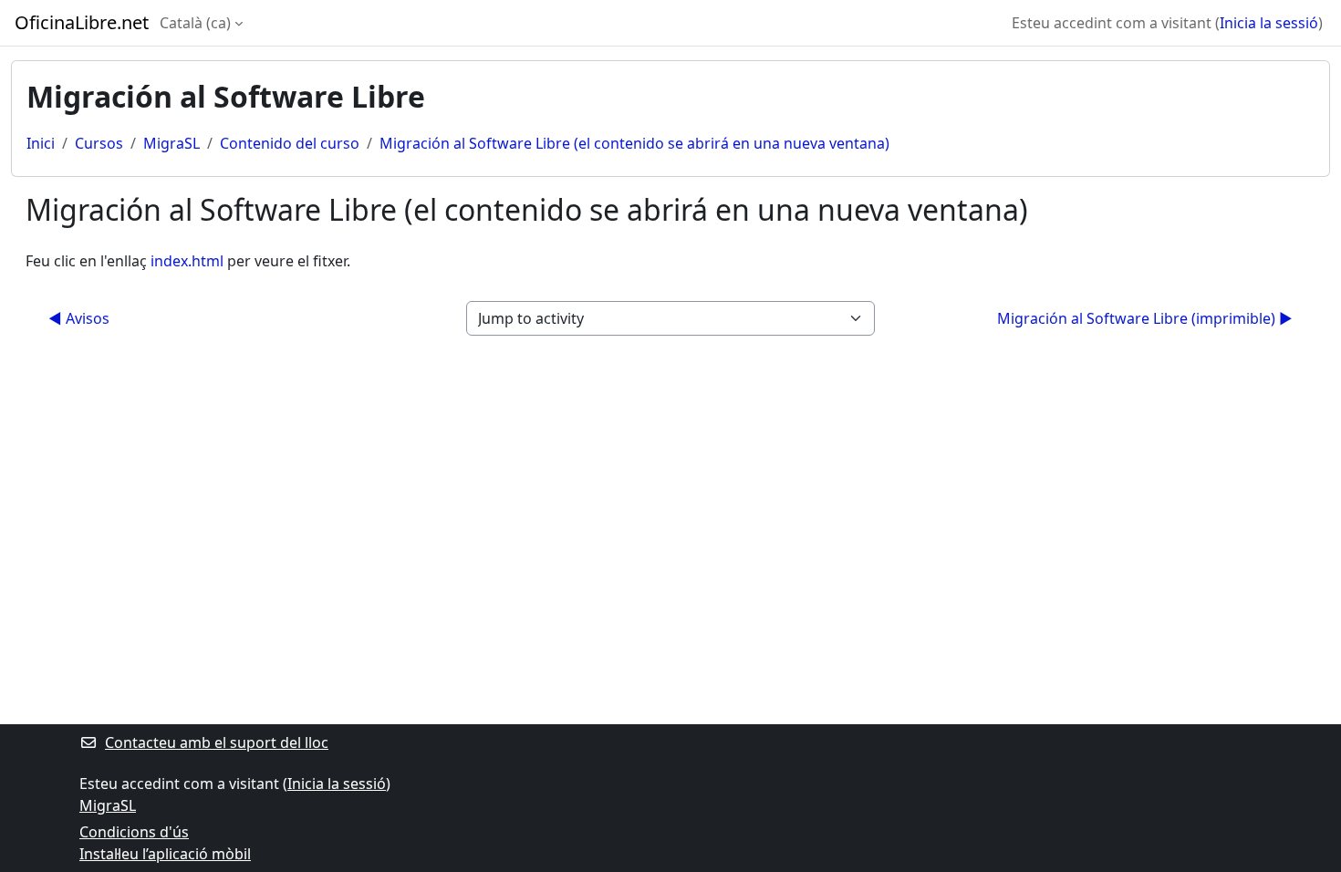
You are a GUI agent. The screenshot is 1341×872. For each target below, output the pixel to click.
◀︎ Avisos (78, 318)
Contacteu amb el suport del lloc (216, 742)
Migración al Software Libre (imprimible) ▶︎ (1145, 318)
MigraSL (171, 143)
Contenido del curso (289, 143)
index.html (187, 261)
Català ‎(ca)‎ (195, 23)
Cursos (99, 143)
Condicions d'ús (134, 832)
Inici (40, 143)
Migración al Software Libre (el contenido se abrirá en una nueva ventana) (634, 143)
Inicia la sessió (1269, 23)
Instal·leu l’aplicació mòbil (165, 854)
